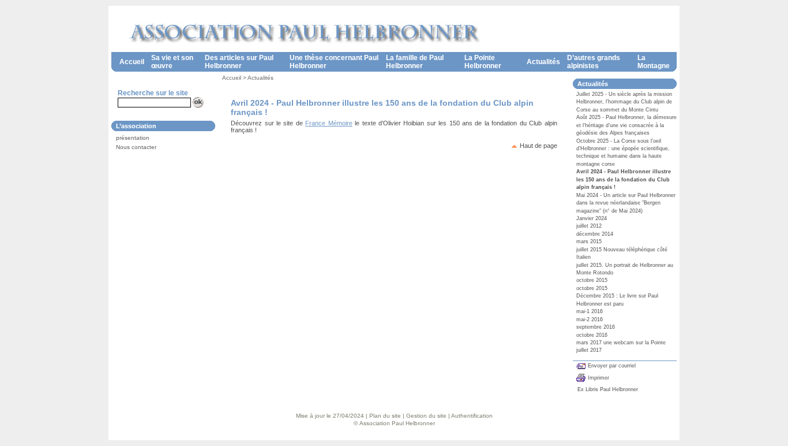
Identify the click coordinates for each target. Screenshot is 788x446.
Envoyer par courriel (612, 366)
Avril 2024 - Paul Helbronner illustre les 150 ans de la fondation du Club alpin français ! (623, 179)
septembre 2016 (595, 327)
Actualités (543, 62)
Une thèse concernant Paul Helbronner (334, 62)
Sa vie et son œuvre (172, 62)
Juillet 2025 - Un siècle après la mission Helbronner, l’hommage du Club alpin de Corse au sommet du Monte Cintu (624, 102)
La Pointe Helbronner (482, 62)
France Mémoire (328, 123)
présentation (132, 138)
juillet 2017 (589, 350)
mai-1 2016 (589, 311)
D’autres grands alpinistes (593, 62)
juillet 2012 (589, 226)
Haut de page (538, 145)
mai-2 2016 (589, 319)
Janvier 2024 (591, 218)
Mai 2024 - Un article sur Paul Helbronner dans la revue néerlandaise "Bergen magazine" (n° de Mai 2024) (626, 203)
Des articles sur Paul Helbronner (239, 62)
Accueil (131, 62)
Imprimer (598, 378)
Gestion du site (426, 415)
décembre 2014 (594, 234)
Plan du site (385, 415)
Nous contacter (136, 147)
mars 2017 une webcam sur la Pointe (621, 342)
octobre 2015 (591, 280)
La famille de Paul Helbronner (415, 62)
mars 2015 (589, 241)
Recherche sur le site (153, 93)
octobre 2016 (591, 335)
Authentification (472, 415)
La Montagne (653, 62)
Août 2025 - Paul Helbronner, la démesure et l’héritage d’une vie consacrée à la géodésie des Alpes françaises (626, 125)
